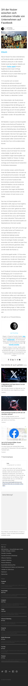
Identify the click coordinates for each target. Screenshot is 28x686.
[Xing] (17, 359)
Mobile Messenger (5, 637)
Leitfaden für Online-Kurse (7, 569)
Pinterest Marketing (6, 562)
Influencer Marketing (6, 558)
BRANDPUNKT (11, 339)
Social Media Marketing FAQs (8, 565)
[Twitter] (15, 359)
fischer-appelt (11, 66)
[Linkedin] (13, 359)
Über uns (3, 547)
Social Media (4, 590)
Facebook (3, 392)
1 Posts (3, 583)
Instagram (3, 600)
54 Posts (3, 658)
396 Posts (3, 602)
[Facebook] (8, 359)
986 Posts (3, 592)
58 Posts (3, 648)
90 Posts (3, 620)
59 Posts (3, 639)
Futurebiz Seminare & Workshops (9, 555)
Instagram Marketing (6, 560)
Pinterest (3, 656)
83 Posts (3, 630)
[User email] (19, 359)
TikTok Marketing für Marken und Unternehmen (12, 567)
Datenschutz (4, 574)
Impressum (4, 572)
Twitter (2, 609)
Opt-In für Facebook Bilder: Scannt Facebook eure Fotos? (11, 443)
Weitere (25, 365)
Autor (24, 336)
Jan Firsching (9, 28)
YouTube (3, 646)
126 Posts (3, 611)
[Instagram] (10, 359)
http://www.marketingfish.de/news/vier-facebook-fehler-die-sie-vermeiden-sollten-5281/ (12, 484)
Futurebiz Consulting (14, 344)
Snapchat (3, 628)
